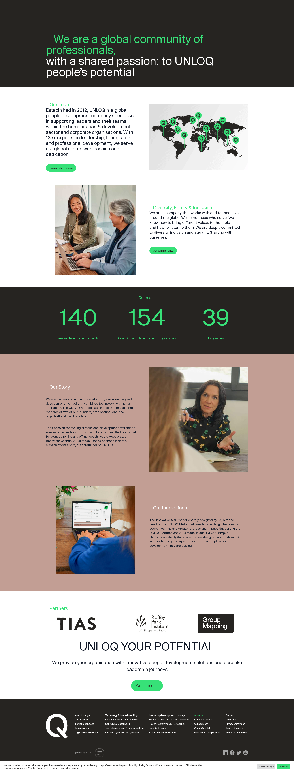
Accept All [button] (283, 766)
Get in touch (147, 685)
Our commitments (163, 250)
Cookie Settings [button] (266, 766)
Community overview (61, 167)
